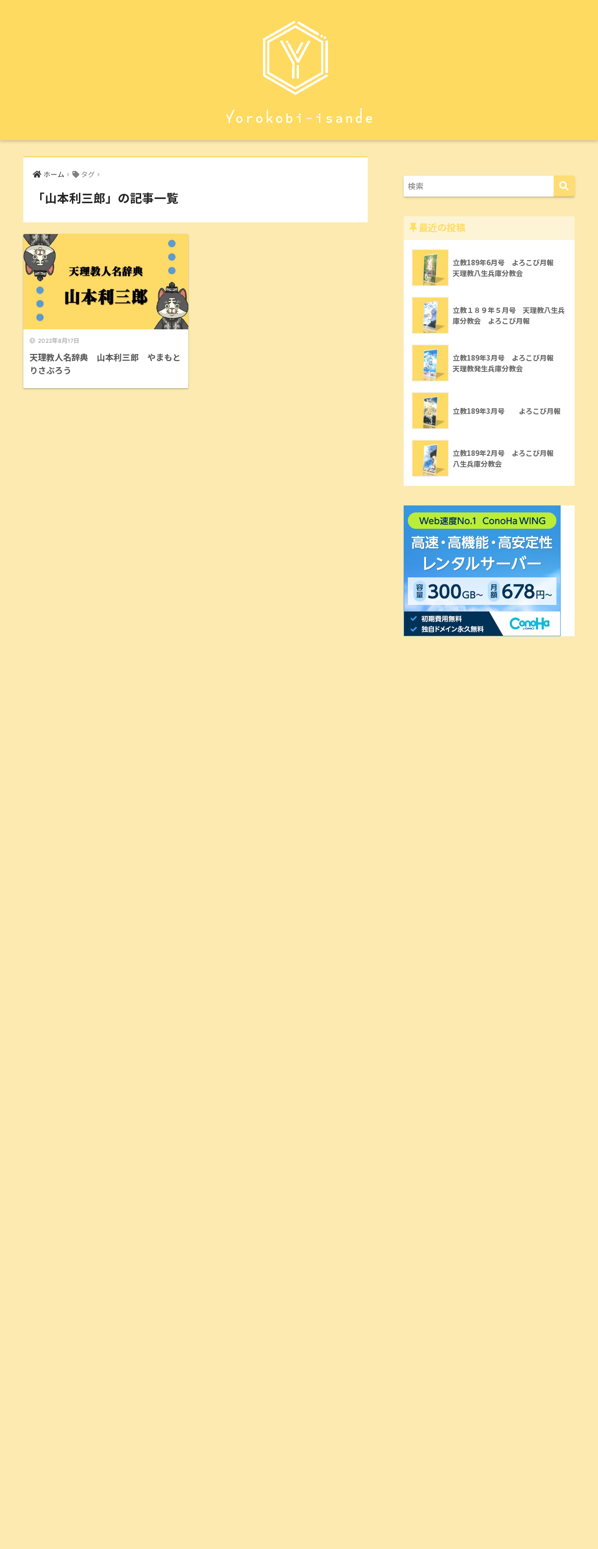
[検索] (564, 186)
